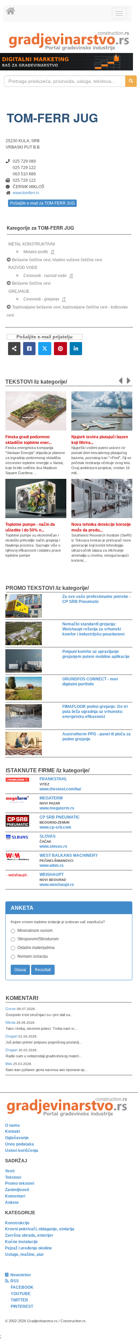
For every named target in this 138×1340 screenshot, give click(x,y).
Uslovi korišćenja (21, 1150)
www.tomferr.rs (26, 192)
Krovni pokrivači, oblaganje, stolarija (39, 1229)
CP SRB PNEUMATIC (60, 817)
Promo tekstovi (19, 1183)
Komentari (22, 998)
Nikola (10, 1022)
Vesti (9, 1171)
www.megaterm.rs (57, 808)
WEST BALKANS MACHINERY (69, 855)
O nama (12, 1125)
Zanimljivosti (17, 1189)
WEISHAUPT (52, 874)
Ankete (12, 1202)
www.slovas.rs (53, 846)
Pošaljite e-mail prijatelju (44, 336)
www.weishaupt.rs (57, 884)
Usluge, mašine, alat (24, 1254)
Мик (9, 1064)
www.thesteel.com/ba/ (60, 789)
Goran (11, 1009)
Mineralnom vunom (35, 930)
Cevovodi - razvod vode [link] (45, 275)
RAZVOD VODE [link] (23, 267)
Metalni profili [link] (35, 251)
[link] (69, 41)
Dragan (11, 1036)
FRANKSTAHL (53, 779)
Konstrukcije (17, 1223)
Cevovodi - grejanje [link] (41, 299)
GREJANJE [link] (18, 291)
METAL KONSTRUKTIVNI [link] (31, 244)
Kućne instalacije (21, 1241)
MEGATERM (51, 798)
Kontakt (12, 1131)
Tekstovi (13, 1177)
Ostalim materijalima (36, 947)
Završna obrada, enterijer (29, 1235)
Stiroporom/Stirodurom (38, 939)
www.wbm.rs (52, 865)
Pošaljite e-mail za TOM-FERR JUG (42, 203)
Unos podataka (19, 1144)
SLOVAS (48, 836)
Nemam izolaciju (32, 956)
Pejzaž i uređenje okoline (28, 1248)
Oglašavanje (17, 1137)
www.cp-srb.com (55, 827)
